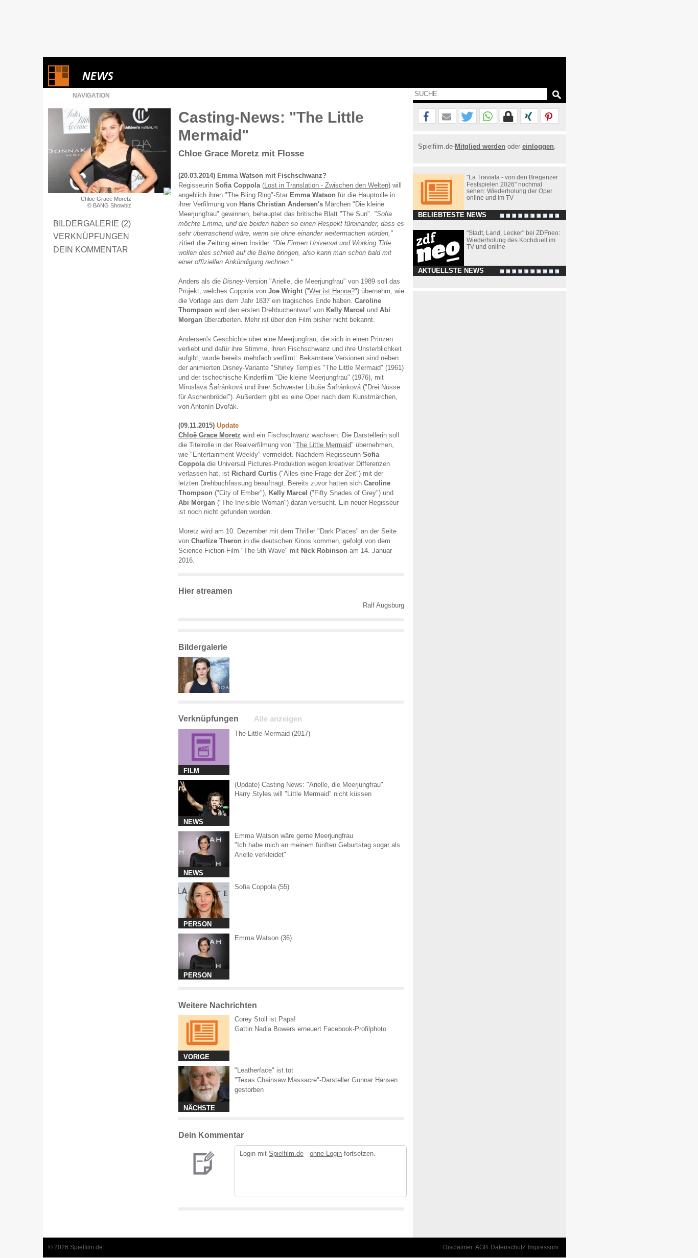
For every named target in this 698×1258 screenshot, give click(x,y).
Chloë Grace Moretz (209, 435)
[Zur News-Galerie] (206, 690)
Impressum (543, 1247)
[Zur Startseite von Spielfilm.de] (58, 84)
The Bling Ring (249, 195)
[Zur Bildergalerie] (167, 191)
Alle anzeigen (278, 719)
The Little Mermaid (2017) (272, 733)
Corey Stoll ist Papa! (265, 1019)
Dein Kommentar (90, 249)
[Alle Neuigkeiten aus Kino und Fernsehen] (135, 76)
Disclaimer (458, 1247)
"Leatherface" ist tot (264, 1070)
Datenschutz (508, 1247)
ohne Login (326, 1153)
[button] (426, 116)
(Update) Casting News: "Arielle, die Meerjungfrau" (309, 784)
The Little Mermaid (323, 445)
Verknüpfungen (91, 236)
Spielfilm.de (286, 1153)
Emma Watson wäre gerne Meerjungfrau (294, 836)
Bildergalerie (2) (92, 223)
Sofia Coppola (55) (262, 887)
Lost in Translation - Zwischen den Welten (326, 185)
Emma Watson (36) (263, 938)
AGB (481, 1247)
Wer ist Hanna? (332, 291)
